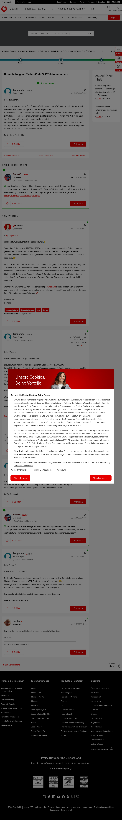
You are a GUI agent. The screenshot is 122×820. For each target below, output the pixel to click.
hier (51, 406)
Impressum (61, 470)
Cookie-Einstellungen (42, 470)
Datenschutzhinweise (19, 470)
